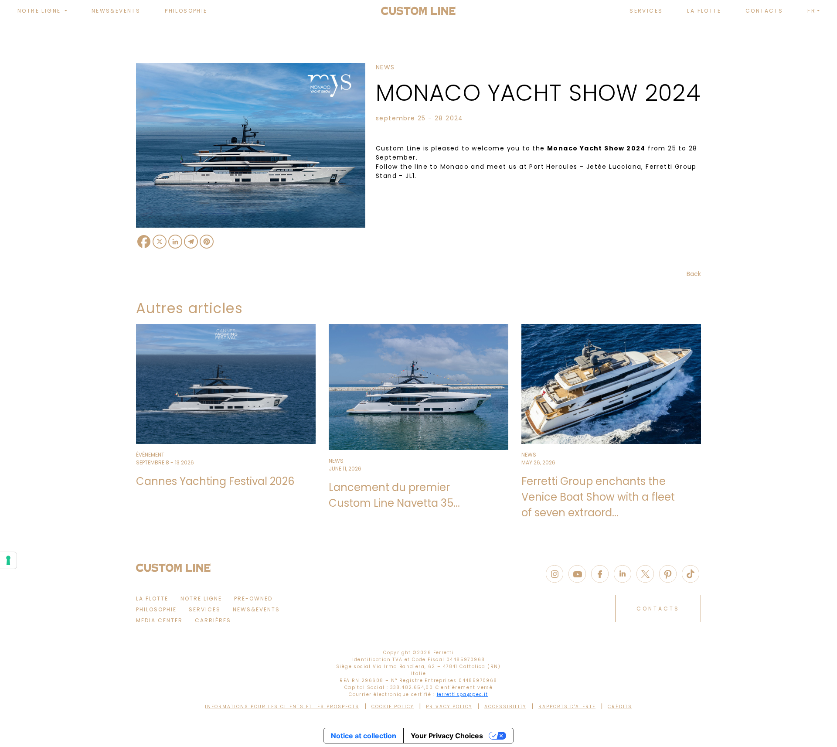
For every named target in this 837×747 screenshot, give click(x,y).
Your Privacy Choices (447, 735)
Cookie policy (392, 706)
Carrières (213, 620)
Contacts (764, 10)
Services (646, 10)
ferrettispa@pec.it (462, 694)
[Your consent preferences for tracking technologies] (8, 560)
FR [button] (811, 10)
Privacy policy (449, 706)
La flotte (704, 10)
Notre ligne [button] (40, 10)
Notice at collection (363, 735)
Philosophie (186, 10)
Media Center (159, 620)
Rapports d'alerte (566, 706)
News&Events (116, 10)
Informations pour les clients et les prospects (282, 706)
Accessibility (505, 706)
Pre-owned (253, 598)
